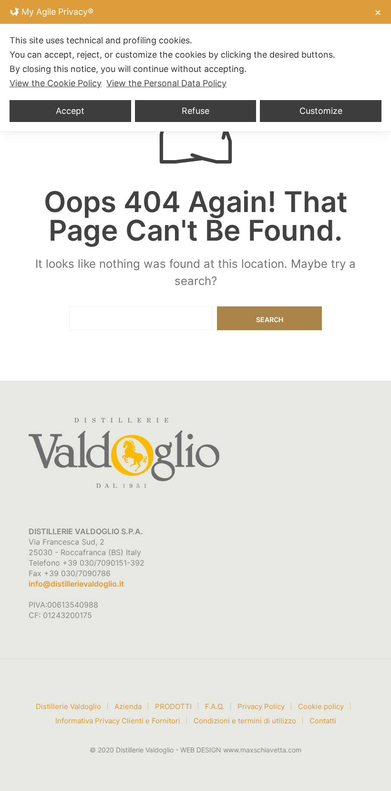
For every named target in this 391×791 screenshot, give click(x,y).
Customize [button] (320, 111)
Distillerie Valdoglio (68, 706)
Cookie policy (321, 706)
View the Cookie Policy (56, 83)
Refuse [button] (195, 111)
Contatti (322, 720)
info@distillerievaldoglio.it (76, 583)
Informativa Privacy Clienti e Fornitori (117, 720)
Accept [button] (70, 111)
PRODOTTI (173, 706)
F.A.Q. (214, 706)
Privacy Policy (261, 706)
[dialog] (195, 66)
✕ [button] (377, 13)
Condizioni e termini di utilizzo (245, 720)
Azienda (128, 706)
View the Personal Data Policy (166, 83)
